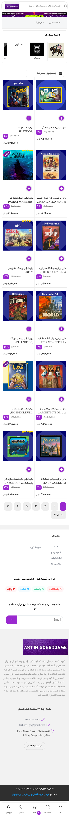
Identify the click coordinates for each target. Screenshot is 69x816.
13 (8, 506)
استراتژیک (39, 23)
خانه (56, 547)
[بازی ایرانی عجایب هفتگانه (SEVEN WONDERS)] (51, 453)
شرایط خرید (35, 548)
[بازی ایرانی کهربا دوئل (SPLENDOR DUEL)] (18, 383)
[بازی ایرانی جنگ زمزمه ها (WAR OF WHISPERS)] (18, 172)
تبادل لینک (56, 558)
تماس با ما (56, 564)
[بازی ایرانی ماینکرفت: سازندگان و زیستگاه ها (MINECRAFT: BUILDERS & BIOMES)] (18, 453)
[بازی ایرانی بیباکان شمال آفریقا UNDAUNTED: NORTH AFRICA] (51, 172)
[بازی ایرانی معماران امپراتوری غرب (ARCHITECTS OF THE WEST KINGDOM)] (51, 383)
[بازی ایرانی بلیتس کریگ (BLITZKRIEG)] (18, 313)
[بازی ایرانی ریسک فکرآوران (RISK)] (18, 242)
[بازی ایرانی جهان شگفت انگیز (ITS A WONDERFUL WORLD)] (51, 313)
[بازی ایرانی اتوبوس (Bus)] (51, 102)
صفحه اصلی (54, 23)
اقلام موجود (56, 553)
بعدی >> (58, 515)
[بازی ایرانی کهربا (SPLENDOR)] (18, 102)
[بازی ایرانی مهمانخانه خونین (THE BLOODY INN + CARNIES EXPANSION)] (51, 242)
